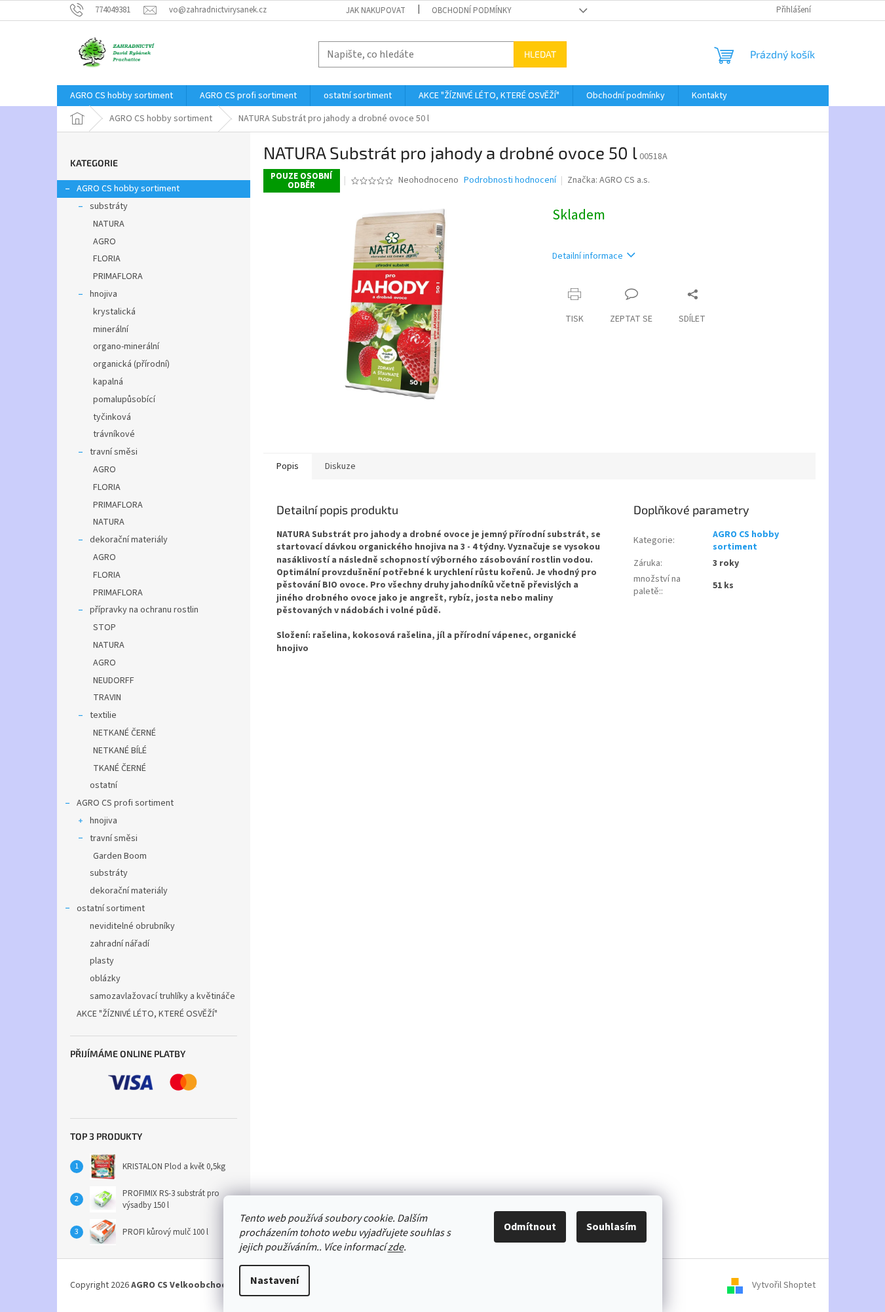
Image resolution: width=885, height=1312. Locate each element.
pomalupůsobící (124, 399)
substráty (109, 206)
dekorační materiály (129, 539)
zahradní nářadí (119, 943)
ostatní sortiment (111, 908)
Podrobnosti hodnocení (510, 180)
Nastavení (274, 1280)
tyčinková (112, 417)
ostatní (103, 785)
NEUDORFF (113, 680)
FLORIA (107, 258)
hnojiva (103, 294)
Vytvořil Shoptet (784, 1285)
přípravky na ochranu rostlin (144, 609)
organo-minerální (126, 346)
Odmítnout (530, 1227)
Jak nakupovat (375, 10)
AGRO (104, 241)
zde (396, 1247)
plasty (102, 960)
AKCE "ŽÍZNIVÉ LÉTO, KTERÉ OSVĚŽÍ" (147, 1014)
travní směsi (114, 452)
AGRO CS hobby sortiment (128, 188)
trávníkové (114, 434)
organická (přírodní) (131, 364)
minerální (110, 329)
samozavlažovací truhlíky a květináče (162, 996)
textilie (103, 715)
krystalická (114, 311)
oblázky (105, 978)
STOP (104, 627)
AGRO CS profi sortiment (125, 803)
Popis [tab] (287, 466)
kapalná (108, 381)
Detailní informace (587, 256)
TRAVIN (107, 697)
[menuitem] (121, 95)
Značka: (608, 180)
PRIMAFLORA (118, 276)
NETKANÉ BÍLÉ (120, 750)
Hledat (540, 54)
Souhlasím (611, 1227)
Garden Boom (120, 856)
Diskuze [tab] (340, 466)
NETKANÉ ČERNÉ (124, 733)
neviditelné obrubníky (132, 926)
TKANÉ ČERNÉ (119, 768)
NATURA (108, 224)
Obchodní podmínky (472, 10)
